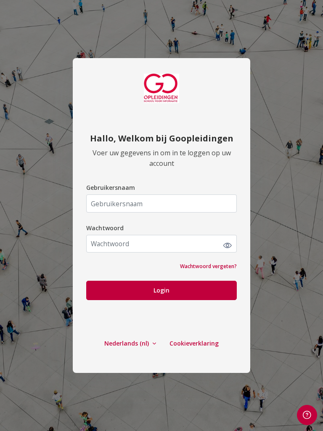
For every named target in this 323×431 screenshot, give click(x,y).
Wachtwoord (105, 227)
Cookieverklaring (194, 343)
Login (161, 290)
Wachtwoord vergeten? (208, 266)
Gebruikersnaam (110, 187)
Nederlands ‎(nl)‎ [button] (127, 343)
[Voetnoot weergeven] (307, 415)
